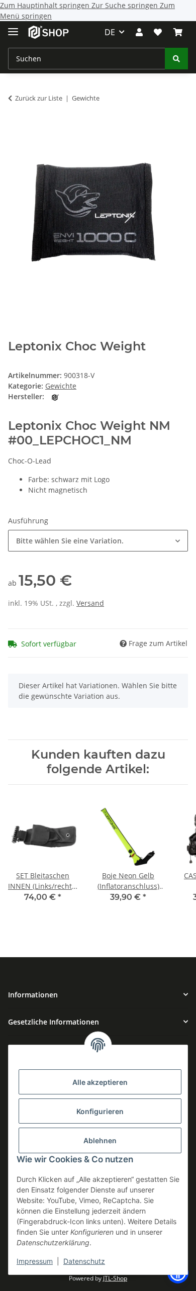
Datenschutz (84, 1261)
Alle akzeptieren (100, 1082)
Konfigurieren (100, 1111)
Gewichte (60, 386)
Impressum (35, 1261)
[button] (139, 32)
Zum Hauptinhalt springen (45, 5)
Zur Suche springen (125, 5)
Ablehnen (100, 1140)
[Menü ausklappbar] (13, 27)
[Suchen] (176, 58)
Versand (90, 603)
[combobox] (98, 540)
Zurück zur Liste (38, 98)
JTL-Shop (115, 1278)
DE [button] (110, 32)
